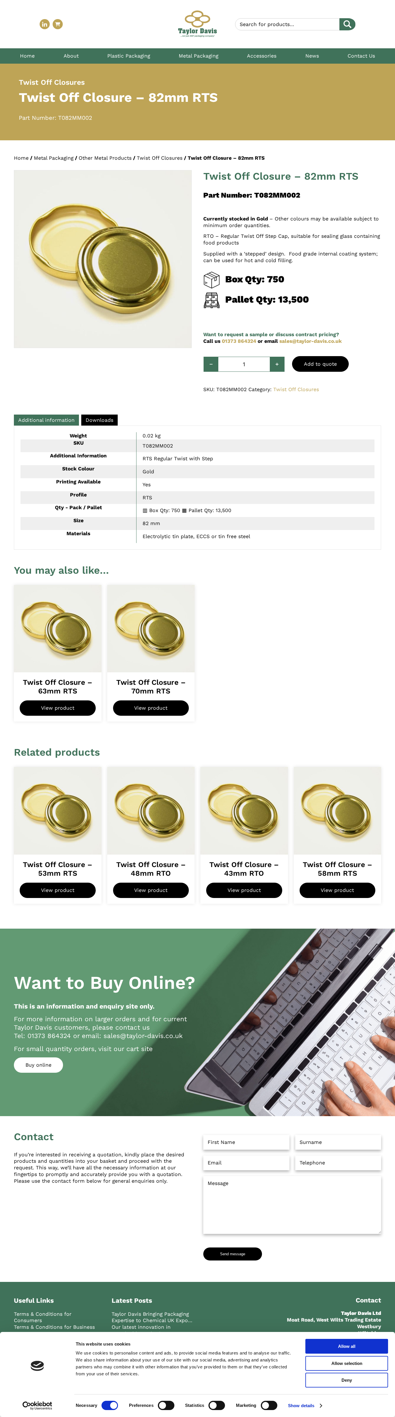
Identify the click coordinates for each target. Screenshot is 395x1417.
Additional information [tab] (46, 420)
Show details (301, 1405)
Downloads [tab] (99, 420)
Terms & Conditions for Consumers (42, 1317)
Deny (347, 1380)
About (71, 56)
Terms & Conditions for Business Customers (54, 1330)
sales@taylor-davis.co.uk (310, 341)
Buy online (38, 1065)
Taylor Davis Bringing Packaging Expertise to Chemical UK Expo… (152, 1317)
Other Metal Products (105, 158)
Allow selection (346, 1363)
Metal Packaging (198, 56)
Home (27, 56)
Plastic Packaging (128, 56)
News (312, 56)
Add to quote (320, 364)
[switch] (166, 1405)
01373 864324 (239, 341)
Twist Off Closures (159, 158)
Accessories (261, 56)
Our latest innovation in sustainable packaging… (141, 1330)
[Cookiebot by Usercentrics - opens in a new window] (37, 1405)
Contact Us (361, 56)
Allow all (346, 1346)
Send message (232, 1254)
